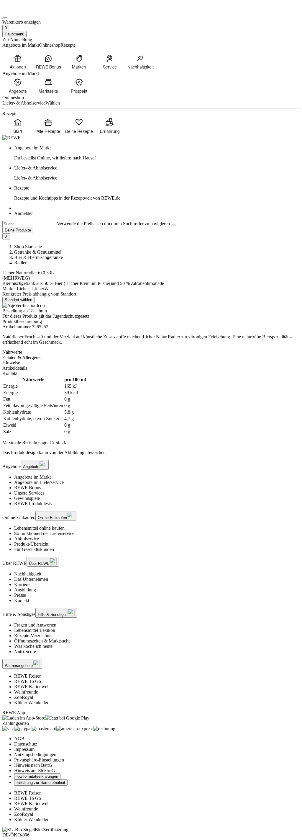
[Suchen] (173, 225)
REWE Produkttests (33, 503)
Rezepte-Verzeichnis (33, 635)
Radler (20, 262)
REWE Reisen (28, 675)
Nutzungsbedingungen (35, 754)
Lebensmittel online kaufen (39, 528)
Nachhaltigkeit (27, 573)
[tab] (151, 352)
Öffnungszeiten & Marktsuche (42, 640)
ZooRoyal (23, 697)
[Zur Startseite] (22, 11)
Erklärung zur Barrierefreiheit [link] (41, 782)
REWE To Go (27, 681)
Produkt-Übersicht (31, 544)
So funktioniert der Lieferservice (44, 533)
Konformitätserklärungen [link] (37, 776)
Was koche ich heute (33, 646)
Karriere (21, 584)
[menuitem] (17, 62)
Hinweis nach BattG (33, 765)
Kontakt (21, 600)
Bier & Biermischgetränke (38, 257)
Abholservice (26, 538)
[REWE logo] (11, 137)
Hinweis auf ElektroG (34, 770)
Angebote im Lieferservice (39, 482)
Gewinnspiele (27, 498)
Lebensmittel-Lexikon (34, 630)
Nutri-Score (25, 651)
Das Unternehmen (31, 579)
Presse (20, 595)
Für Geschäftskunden (34, 549)
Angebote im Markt (32, 476)
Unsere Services (29, 492)
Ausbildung (25, 589)
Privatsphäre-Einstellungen (39, 759)
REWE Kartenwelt (32, 686)
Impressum (24, 749)
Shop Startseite (28, 246)
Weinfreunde (26, 691)
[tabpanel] (151, 405)
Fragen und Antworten (35, 624)
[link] (157, 153)
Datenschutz (25, 743)
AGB (19, 738)
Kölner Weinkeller (31, 702)
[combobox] (29, 224)
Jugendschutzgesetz (71, 316)
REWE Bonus (27, 487)
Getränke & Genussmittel (37, 252)
